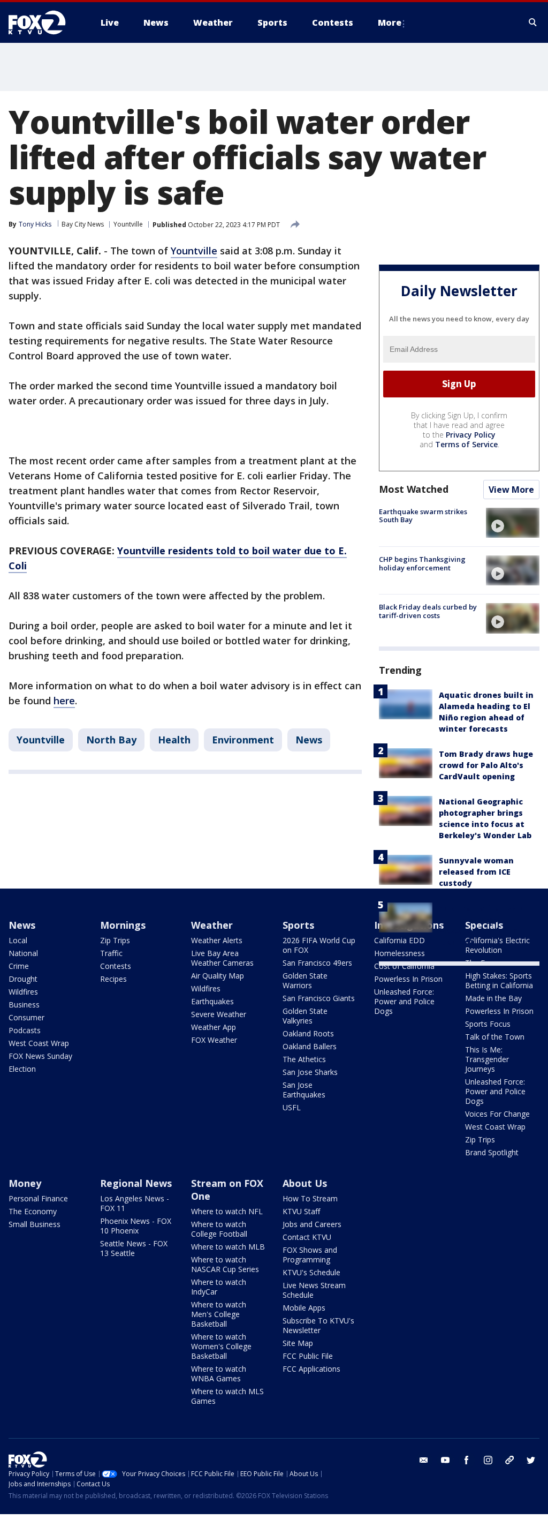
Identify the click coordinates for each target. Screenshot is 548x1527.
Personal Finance (38, 1198)
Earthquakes (212, 1001)
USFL (292, 1107)
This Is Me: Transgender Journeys (487, 1059)
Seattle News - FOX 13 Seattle (134, 1248)
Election (22, 1069)
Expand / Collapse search (533, 22)
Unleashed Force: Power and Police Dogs (404, 1001)
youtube (445, 1460)
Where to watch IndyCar (218, 1287)
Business (24, 1004)
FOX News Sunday (40, 1056)
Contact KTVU (307, 1237)
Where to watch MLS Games (227, 1396)
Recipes (113, 979)
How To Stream (310, 1198)
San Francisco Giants (319, 998)
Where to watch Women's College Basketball (221, 1346)
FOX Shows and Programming (310, 1255)
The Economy (33, 1211)
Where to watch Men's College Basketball (218, 1314)
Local (18, 940)
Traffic (111, 953)
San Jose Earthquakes (304, 1090)
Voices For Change (497, 1114)
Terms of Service (466, 444)
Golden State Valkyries (305, 1016)
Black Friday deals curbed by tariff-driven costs (428, 611)
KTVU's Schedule (311, 1272)
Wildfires (23, 992)
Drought (23, 979)
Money (25, 1183)
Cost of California (404, 966)
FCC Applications (311, 1369)
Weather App (213, 1027)
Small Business (34, 1224)
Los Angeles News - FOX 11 (134, 1203)
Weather (212, 925)
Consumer (26, 1017)
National (23, 953)
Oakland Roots (308, 1033)
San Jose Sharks (310, 1072)
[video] (512, 523)
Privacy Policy (471, 435)
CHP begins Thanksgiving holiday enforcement (422, 563)
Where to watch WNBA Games (218, 1373)
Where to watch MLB (228, 1247)
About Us (305, 1183)
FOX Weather (214, 1040)
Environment (243, 739)
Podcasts (25, 1030)
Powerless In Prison (408, 979)
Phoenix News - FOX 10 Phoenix (135, 1226)
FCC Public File (308, 1356)
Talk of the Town (494, 1037)
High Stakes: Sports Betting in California (499, 980)
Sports (298, 925)
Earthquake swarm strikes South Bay (423, 516)
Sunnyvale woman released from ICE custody (476, 871)
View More (511, 489)
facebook (466, 1460)
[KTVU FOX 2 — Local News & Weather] (44, 22)
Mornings (123, 925)
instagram (488, 1460)
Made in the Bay (493, 998)
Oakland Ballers (310, 1046)
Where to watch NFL (227, 1211)
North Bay (111, 739)
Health (174, 739)
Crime (19, 966)
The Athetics (304, 1059)
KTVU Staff (301, 1211)
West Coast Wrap (39, 1043)
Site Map (298, 1343)
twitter (530, 1460)
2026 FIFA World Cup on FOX (319, 945)
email (423, 1460)
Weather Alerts (216, 940)
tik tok (509, 1460)
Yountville (128, 224)
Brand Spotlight (492, 1152)
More (389, 22)
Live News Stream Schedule (314, 1290)
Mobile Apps (304, 1308)
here (64, 700)
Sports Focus (488, 1024)
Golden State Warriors (305, 980)
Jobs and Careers (312, 1224)
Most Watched (413, 489)
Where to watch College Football (219, 1229)
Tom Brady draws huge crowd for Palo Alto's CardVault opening (486, 765)
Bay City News (83, 224)
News (308, 739)
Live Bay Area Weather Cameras (222, 958)
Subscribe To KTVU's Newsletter (318, 1325)
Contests (115, 966)
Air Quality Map (217, 976)
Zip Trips (115, 940)
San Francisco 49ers (317, 963)
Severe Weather (218, 1014)
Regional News (136, 1183)
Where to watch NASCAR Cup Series (225, 1264)
